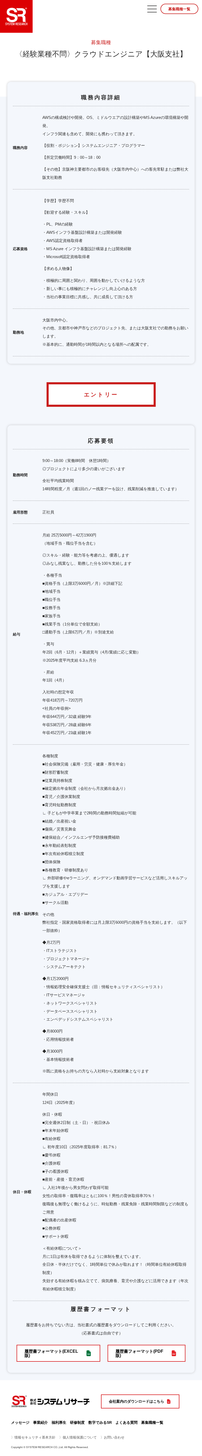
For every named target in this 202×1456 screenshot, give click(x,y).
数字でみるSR (100, 1422)
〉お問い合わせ (112, 1437)
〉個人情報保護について (78, 1437)
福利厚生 (59, 1422)
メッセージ (20, 1422)
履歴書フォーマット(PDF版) (139, 1353)
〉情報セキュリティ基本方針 (33, 1437)
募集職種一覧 (179, 9)
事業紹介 (40, 1422)
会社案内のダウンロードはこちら (136, 1401)
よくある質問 (126, 1422)
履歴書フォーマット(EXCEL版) (51, 1353)
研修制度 (77, 1422)
